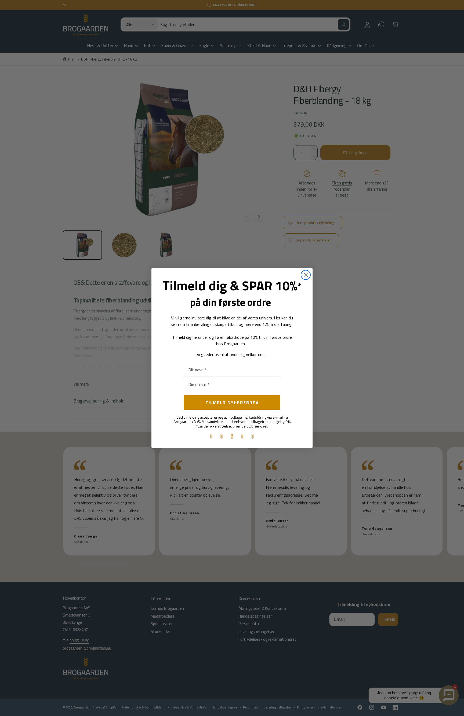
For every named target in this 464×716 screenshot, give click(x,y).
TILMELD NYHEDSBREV (232, 402)
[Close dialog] (305, 275)
